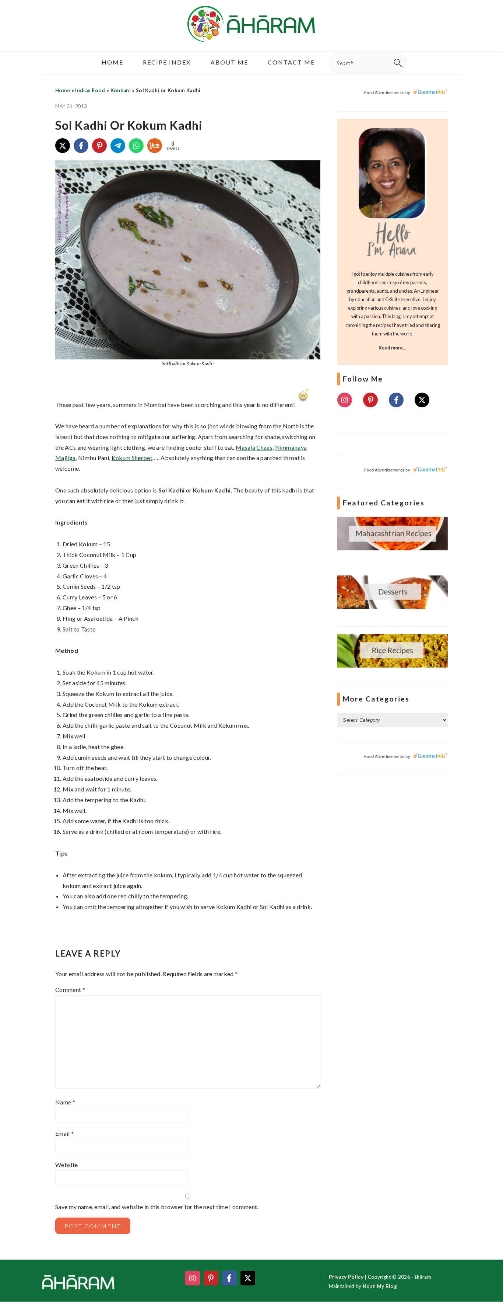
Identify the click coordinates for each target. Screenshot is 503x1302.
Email (64, 1133)
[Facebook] (81, 145)
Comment (70, 989)
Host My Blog (380, 1286)
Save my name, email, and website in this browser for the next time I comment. (156, 1206)
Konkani (120, 90)
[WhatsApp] (136, 145)
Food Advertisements (384, 92)
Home (62, 90)
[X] (62, 145)
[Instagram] (344, 400)
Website (66, 1164)
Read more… (393, 348)
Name (65, 1102)
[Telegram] (117, 145)
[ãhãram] (251, 35)
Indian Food (90, 90)
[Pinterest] (99, 145)
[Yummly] (154, 145)
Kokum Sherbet (132, 457)
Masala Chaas (254, 447)
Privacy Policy (346, 1277)
